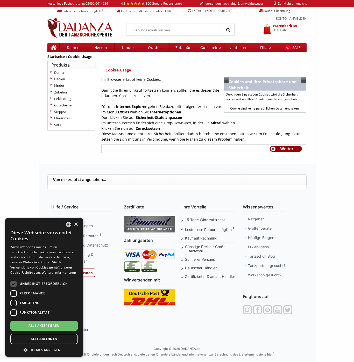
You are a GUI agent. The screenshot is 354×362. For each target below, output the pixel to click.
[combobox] (68, 224)
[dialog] (44, 287)
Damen (59, 72)
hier (269, 354)
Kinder (128, 47)
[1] (228, 30)
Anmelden (298, 18)
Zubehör (183, 47)
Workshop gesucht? (264, 275)
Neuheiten (238, 47)
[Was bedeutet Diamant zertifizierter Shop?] (149, 217)
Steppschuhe (64, 111)
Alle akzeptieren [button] (44, 325)
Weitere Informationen (59, 272)
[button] (44, 349)
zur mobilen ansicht (292, 3)
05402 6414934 (97, 3)
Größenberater (260, 228)
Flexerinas (62, 118)
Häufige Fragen (261, 237)
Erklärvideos (258, 247)
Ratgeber (256, 219)
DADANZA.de (190, 349)
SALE (293, 47)
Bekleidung (62, 98)
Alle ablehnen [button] (44, 339)
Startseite (56, 56)
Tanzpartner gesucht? (266, 265)
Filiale (265, 47)
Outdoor (155, 47)
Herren (59, 79)
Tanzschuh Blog (261, 256)
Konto (281, 18)
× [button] (76, 224)
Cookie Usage (80, 56)
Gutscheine (210, 47)
